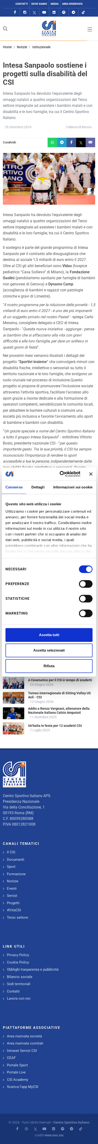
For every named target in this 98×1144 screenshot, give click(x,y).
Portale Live (16, 1072)
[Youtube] (44, 12)
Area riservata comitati (25, 1043)
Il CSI (11, 852)
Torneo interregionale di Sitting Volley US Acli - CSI (59, 695)
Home (7, 47)
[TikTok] (83, 12)
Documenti (15, 859)
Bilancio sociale (19, 977)
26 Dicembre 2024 (18, 127)
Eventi (12, 888)
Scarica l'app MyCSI (22, 1087)
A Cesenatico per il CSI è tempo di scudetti (60, 680)
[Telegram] (73, 12)
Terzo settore (17, 917)
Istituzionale (41, 47)
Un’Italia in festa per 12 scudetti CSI (55, 726)
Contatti (21, 3)
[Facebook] (15, 12)
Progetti (13, 903)
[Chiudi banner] (91, 474)
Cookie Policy (18, 962)
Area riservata (72, 3)
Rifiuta (49, 666)
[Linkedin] (54, 12)
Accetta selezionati (49, 650)
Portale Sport (17, 1065)
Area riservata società (24, 1036)
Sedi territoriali (18, 984)
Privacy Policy (18, 955)
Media (55, 3)
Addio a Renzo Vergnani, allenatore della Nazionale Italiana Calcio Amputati (59, 710)
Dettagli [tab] (37, 487)
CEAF (11, 1058)
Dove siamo (39, 3)
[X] (34, 12)
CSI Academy (17, 1080)
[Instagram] (24, 12)
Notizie (22, 47)
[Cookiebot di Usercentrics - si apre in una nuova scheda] (60, 474)
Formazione (16, 874)
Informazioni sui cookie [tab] (73, 487)
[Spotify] (64, 12)
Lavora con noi (18, 998)
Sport (11, 867)
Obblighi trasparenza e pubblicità (33, 969)
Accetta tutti (49, 635)
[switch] (86, 584)
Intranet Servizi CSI (22, 1051)
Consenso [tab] (14, 487)
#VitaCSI (14, 910)
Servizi (12, 895)
